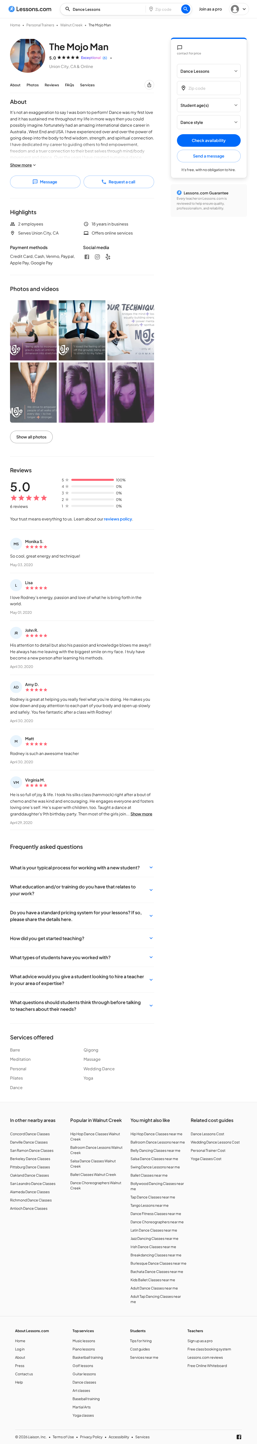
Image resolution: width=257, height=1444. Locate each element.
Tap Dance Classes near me (153, 1197)
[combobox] (104, 9)
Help (19, 1382)
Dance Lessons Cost (207, 1133)
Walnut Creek (71, 25)
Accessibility (119, 1436)
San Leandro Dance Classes (32, 1183)
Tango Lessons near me (150, 1205)
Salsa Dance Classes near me (154, 1158)
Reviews (52, 85)
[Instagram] (97, 257)
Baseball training (86, 1398)
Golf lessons (83, 1365)
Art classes (81, 1390)
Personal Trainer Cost (208, 1150)
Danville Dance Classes (29, 1142)
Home (15, 25)
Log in (20, 1349)
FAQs (69, 85)
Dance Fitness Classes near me (156, 1213)
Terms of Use (63, 1436)
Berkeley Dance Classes (30, 1158)
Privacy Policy (91, 1436)
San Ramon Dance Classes (31, 1150)
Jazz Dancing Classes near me (154, 1238)
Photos (33, 85)
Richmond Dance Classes (31, 1200)
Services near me (144, 1357)
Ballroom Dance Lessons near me (158, 1142)
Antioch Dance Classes (28, 1208)
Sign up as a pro (200, 1340)
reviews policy (118, 518)
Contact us (24, 1374)
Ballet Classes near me (149, 1175)
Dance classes (84, 1382)
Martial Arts (82, 1407)
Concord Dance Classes (30, 1133)
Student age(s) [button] (194, 105)
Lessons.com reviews (205, 1357)
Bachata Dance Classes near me (157, 1271)
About (15, 85)
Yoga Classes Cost (206, 1158)
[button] (82, 867)
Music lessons (84, 1340)
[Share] (149, 85)
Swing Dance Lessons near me (155, 1167)
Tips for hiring (141, 1340)
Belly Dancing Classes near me (155, 1150)
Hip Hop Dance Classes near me (156, 1133)
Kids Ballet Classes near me (153, 1279)
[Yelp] (108, 257)
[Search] (185, 9)
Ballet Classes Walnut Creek (93, 1174)
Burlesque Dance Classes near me (158, 1263)
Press (19, 1365)
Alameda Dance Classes (30, 1191)
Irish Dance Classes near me (153, 1246)
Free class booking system (209, 1349)
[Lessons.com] (30, 9)
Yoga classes (83, 1415)
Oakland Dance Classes (29, 1175)
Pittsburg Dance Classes (30, 1167)
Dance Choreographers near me (157, 1222)
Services (87, 85)
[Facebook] (87, 257)
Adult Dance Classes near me (154, 1288)
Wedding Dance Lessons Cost (215, 1142)
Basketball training (88, 1357)
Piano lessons (84, 1349)
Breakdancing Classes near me (156, 1255)
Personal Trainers (40, 25)
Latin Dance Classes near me (154, 1230)
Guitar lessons (84, 1374)
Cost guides (140, 1349)
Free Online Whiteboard (207, 1365)
